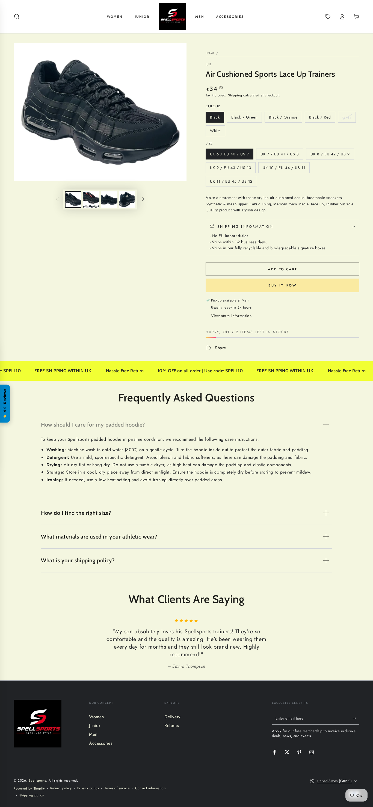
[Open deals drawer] (328, 17)
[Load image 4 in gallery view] (127, 199)
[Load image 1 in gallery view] (73, 199)
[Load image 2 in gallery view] (91, 199)
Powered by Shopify (29, 788)
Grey (349, 118)
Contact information (150, 788)
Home (210, 53)
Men (93, 734)
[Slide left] (57, 200)
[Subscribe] (356, 718)
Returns (171, 725)
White (217, 132)
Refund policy (61, 788)
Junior (94, 725)
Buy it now (282, 285)
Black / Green (244, 118)
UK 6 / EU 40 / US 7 (229, 155)
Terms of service (117, 788)
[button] (17, 17)
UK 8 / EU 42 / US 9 (330, 155)
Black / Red (320, 118)
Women (96, 717)
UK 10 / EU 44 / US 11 (283, 169)
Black (217, 118)
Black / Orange (283, 118)
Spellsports (37, 780)
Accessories (101, 743)
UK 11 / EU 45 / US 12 (231, 183)
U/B (208, 64)
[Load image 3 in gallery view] (109, 199)
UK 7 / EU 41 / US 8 (279, 155)
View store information (231, 315)
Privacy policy (88, 788)
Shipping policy (31, 795)
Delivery (172, 717)
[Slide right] (143, 200)
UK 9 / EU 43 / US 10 (230, 169)
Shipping (235, 95)
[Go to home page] (172, 16)
